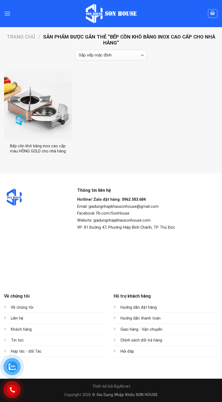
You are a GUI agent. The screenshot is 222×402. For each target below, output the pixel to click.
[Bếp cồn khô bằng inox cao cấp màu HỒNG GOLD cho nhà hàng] (38, 105)
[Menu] (7, 13)
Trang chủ (21, 37)
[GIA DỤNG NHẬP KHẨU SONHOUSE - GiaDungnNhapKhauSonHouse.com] (111, 13)
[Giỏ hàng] (213, 13)
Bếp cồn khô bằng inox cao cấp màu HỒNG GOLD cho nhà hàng (38, 149)
